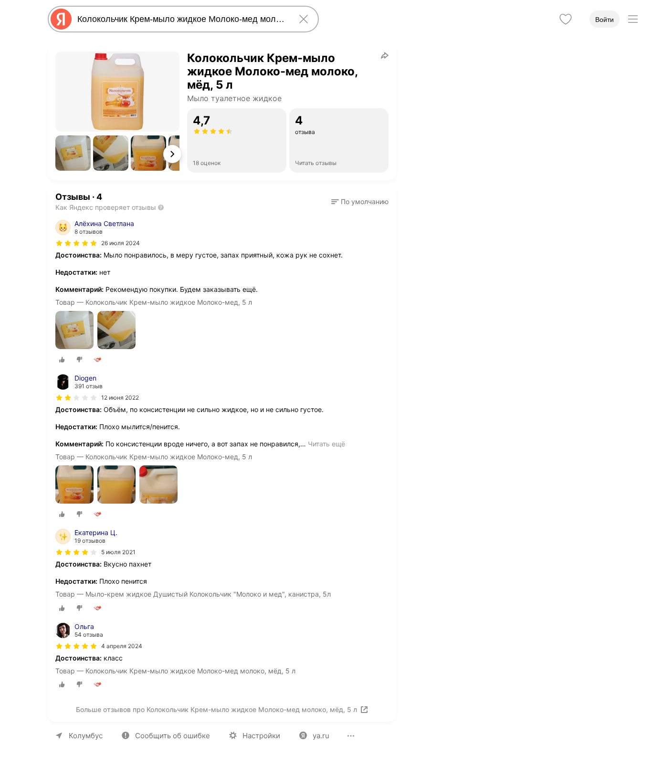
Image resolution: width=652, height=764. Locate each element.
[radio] (62, 359)
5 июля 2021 (118, 552)
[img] (76, 243)
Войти (604, 19)
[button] (73, 153)
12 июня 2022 (120, 397)
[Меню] (632, 19)
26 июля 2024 (120, 243)
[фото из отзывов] (74, 331)
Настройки (261, 735)
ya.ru (321, 735)
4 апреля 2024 (121, 646)
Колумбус (86, 735)
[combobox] (181, 19)
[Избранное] (565, 19)
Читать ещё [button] (326, 444)
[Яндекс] (61, 19)
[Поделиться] (385, 55)
